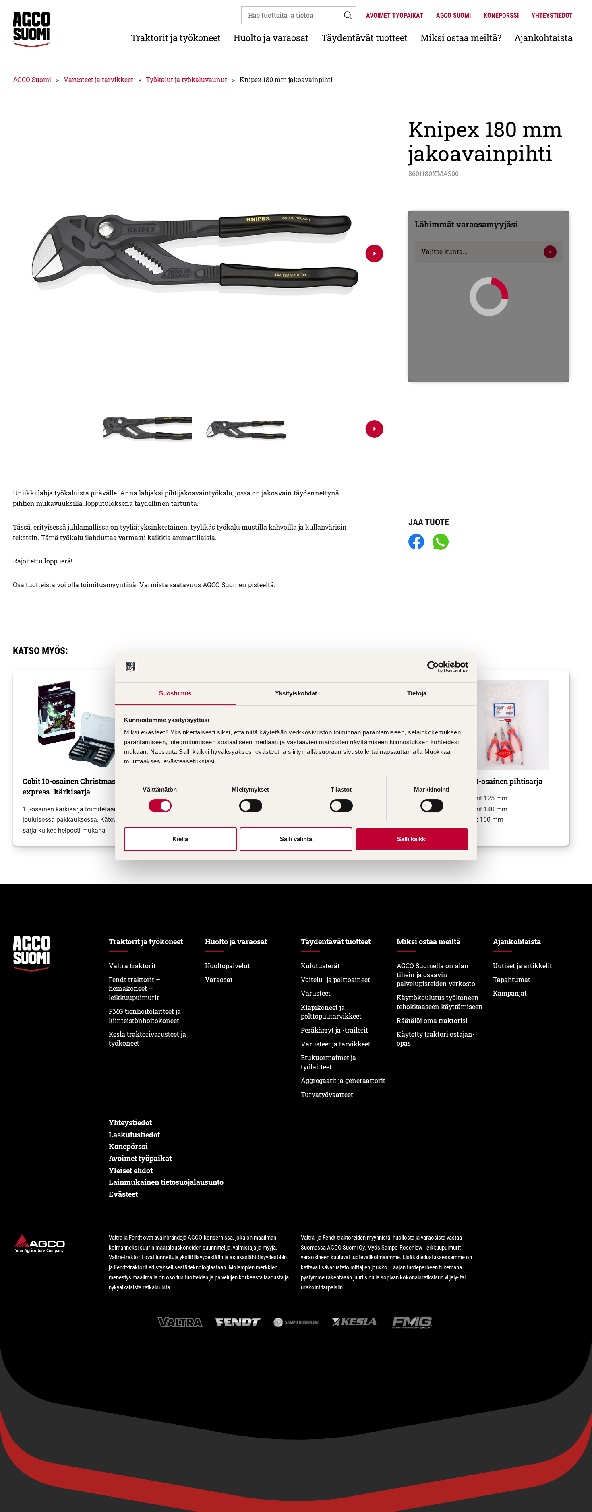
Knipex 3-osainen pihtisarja (494, 781)
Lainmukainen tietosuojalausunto (166, 1182)
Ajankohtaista (543, 37)
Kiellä (180, 838)
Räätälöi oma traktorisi (432, 1020)
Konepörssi (501, 15)
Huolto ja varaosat (271, 37)
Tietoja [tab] (416, 693)
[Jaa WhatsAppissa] (441, 542)
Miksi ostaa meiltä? (460, 37)
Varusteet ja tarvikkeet (98, 79)
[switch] (250, 805)
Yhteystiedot (552, 15)
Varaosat (219, 979)
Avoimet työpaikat (394, 15)
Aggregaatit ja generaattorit (343, 1080)
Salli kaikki (412, 838)
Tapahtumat (511, 979)
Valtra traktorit (132, 965)
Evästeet (123, 1194)
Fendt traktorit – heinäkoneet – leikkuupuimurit (134, 988)
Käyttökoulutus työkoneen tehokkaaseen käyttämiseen (440, 1002)
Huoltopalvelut (227, 965)
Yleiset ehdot (131, 1170)
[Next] (374, 253)
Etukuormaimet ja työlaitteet (328, 1062)
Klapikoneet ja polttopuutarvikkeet (331, 1011)
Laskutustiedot (134, 1134)
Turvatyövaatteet (327, 1094)
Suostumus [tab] (175, 693)
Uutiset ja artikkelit (522, 965)
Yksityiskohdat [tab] (296, 693)
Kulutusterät (320, 965)
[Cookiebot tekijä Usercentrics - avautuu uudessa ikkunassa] (433, 667)
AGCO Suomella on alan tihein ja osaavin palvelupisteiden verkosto (436, 974)
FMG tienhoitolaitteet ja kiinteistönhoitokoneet (145, 1015)
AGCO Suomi (453, 15)
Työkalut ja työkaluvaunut (186, 79)
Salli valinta (296, 838)
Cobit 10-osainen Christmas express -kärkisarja (69, 786)
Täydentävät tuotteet (364, 37)
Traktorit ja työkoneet (176, 37)
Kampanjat (510, 993)
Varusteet (316, 993)
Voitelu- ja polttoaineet (335, 979)
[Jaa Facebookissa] (416, 542)
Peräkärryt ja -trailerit (334, 1030)
